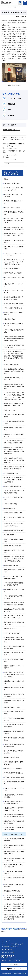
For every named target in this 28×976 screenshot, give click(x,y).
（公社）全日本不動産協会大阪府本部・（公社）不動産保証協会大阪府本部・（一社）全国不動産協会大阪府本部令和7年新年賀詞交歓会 (14, 396)
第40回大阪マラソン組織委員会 (13, 768)
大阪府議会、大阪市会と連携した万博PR (14, 682)
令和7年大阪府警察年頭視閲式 (12, 486)
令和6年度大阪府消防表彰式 (12, 268)
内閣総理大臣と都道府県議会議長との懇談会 (14, 732)
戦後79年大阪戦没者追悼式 (11, 757)
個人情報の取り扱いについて (10, 946)
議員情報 (11, 115)
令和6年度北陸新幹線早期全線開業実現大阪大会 (13, 763)
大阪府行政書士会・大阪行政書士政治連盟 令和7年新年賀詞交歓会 (14, 468)
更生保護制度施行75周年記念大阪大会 (14, 590)
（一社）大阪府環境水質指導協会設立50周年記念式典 (14, 828)
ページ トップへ (24, 938)
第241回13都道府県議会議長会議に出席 (14, 571)
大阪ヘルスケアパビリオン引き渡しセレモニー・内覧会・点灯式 (14, 616)
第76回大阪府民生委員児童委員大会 (14, 777)
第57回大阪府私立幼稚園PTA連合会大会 (14, 688)
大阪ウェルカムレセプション (12, 183)
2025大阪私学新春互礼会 (11, 473)
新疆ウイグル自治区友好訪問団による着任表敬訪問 (14, 623)
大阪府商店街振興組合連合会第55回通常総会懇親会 (14, 822)
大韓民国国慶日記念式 (10, 628)
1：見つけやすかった (10, 155)
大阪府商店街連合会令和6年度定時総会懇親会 (13, 796)
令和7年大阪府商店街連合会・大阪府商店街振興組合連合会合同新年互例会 (14, 386)
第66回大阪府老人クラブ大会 (12, 707)
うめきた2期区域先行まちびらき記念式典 (13, 712)
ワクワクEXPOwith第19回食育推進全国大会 (14, 872)
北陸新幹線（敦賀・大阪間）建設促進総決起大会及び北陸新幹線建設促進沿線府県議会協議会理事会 (14, 559)
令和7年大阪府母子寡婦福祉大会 (13, 308)
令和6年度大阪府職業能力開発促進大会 (13, 540)
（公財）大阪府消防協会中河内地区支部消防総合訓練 (14, 745)
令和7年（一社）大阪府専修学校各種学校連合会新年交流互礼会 (13, 404)
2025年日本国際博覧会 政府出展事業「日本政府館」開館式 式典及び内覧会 (13, 220)
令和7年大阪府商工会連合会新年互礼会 (13, 428)
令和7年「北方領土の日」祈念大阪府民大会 (13, 313)
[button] (20, 3)
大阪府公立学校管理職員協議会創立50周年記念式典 (14, 859)
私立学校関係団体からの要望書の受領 (14, 518)
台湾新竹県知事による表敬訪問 (13, 273)
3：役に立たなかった (10, 148)
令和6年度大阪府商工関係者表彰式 (13, 303)
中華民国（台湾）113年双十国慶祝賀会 (13, 660)
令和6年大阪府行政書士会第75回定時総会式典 (14, 846)
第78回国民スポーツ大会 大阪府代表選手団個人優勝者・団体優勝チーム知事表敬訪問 (14, 480)
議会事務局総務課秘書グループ (11, 130)
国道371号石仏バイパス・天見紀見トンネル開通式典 (14, 866)
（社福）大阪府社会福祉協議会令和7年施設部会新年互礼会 (14, 492)
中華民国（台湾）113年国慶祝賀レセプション (13, 654)
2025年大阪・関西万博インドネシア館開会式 (13, 195)
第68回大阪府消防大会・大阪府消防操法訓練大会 (14, 695)
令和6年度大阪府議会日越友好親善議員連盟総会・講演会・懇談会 (13, 234)
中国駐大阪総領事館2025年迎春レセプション (13, 378)
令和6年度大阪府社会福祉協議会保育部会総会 (13, 885)
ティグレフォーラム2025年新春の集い (13, 498)
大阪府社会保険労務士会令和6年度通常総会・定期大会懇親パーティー (14, 815)
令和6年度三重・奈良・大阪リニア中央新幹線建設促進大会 (13, 525)
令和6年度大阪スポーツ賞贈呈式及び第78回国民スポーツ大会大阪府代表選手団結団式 (14, 674)
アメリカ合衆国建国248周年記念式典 (14, 783)
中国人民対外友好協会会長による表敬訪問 (14, 241)
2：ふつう (18, 146)
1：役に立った (9, 146)
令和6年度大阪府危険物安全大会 (13, 834)
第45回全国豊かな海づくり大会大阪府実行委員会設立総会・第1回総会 (14, 603)
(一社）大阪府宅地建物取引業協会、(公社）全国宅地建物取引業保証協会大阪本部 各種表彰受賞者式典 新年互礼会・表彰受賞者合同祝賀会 (13, 356)
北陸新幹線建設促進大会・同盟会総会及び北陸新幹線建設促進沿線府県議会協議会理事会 (14, 917)
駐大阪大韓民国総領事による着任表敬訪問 (14, 701)
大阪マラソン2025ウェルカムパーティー (13, 291)
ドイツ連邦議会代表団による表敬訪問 (14, 879)
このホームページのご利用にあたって (12, 944)
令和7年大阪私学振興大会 (11, 364)
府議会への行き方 (7, 949)
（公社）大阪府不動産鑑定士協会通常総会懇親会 (14, 839)
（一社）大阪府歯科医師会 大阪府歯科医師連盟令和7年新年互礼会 (13, 442)
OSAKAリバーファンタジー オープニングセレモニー (14, 254)
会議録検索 (11, 104)
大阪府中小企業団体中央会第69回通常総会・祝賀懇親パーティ (14, 809)
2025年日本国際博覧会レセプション (13, 202)
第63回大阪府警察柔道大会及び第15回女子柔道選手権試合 (13, 298)
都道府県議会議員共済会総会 (12, 891)
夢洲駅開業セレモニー (10, 410)
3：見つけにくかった (10, 159)
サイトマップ (5, 941)
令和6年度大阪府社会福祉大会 (12, 545)
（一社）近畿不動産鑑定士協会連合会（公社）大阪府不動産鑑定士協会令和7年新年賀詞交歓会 (14, 338)
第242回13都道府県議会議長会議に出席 (14, 213)
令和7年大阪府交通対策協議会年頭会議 (13, 331)
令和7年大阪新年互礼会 (10, 504)
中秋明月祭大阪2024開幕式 (11, 633)
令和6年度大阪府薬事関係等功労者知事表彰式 (13, 597)
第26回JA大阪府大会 (10, 534)
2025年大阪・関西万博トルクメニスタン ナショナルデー (13, 189)
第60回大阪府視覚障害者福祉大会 (13, 773)
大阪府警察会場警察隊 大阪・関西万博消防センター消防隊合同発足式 (14, 228)
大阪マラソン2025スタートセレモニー (13, 285)
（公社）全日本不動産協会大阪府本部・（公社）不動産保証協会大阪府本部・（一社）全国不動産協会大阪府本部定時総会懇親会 (14, 907)
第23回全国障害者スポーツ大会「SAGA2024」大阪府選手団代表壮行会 (14, 639)
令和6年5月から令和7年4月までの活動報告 (11, 173)
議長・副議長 (9, 928)
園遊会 (6, 179)
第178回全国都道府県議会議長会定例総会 (14, 739)
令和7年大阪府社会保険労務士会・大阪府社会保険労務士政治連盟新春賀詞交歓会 (14, 460)
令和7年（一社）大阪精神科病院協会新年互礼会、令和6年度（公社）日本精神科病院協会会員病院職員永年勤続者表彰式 (14, 450)
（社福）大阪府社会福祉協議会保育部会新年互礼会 (14, 346)
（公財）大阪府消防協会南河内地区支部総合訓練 (14, 726)
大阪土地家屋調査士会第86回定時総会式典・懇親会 (14, 852)
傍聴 (9, 109)
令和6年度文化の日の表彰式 (12, 565)
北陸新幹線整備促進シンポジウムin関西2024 (14, 667)
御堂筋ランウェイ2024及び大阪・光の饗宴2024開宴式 (13, 577)
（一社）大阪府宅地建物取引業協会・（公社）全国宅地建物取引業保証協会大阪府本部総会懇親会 (14, 897)
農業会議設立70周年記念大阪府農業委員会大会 (14, 610)
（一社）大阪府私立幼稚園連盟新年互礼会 (14, 422)
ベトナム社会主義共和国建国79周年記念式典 (14, 719)
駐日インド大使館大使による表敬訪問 (14, 278)
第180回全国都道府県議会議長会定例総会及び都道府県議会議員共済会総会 (14, 371)
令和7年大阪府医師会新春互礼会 (13, 512)
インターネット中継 (14, 98)
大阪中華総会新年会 (9, 319)
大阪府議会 (3, 928)
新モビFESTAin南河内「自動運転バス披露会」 (14, 752)
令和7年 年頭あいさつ (10, 508)
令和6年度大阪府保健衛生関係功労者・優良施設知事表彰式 (13, 584)
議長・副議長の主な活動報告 (19, 928)
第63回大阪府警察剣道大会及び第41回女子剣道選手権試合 (13, 802)
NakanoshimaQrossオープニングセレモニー (14, 789)
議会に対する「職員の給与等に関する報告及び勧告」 (14, 647)
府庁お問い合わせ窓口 (8, 952)
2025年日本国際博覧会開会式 (12, 207)
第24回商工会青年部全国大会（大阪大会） (14, 551)
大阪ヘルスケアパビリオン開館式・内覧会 (14, 248)
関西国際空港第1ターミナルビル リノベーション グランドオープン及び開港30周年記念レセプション (14, 262)
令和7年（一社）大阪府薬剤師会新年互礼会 (13, 435)
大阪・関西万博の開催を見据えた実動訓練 (14, 415)
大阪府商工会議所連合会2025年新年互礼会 (13, 324)
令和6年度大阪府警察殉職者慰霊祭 (13, 530)
